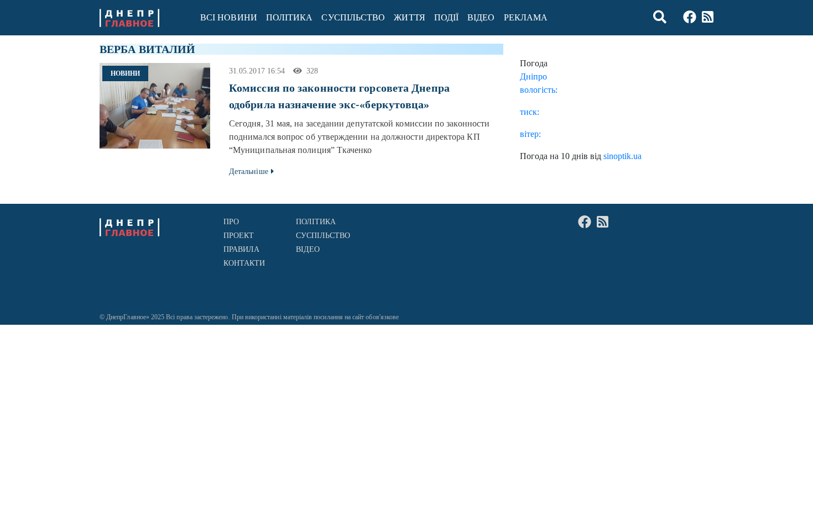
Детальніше (248, 171)
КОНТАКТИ (244, 263)
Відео (480, 17)
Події (446, 17)
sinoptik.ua (622, 156)
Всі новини (228, 17)
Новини (125, 73)
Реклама (526, 17)
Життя (409, 17)
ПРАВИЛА (241, 249)
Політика (289, 17)
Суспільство (353, 17)
